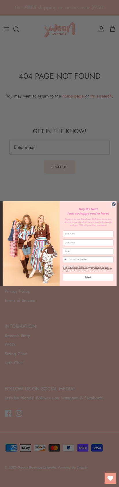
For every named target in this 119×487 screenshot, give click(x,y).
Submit (88, 277)
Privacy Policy (91, 270)
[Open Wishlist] (110, 478)
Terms (98, 270)
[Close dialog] (114, 204)
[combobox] (67, 259)
